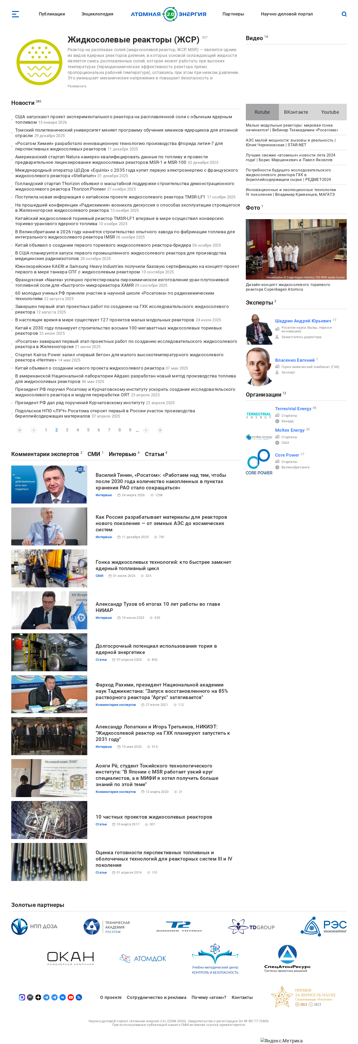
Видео (254, 38)
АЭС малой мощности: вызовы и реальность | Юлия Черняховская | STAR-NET (291, 142)
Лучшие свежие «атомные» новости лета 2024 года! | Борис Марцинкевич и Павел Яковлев (290, 157)
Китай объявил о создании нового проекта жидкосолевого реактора (89, 368)
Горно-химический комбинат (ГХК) (310, 367)
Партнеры (233, 14)
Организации (263, 394)
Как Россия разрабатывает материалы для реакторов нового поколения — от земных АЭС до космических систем (161, 523)
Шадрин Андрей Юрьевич (303, 320)
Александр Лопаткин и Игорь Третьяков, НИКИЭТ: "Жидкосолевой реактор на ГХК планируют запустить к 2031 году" (163, 733)
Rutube (262, 112)
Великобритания (295, 467)
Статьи (154, 454)
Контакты (242, 997)
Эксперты (259, 302)
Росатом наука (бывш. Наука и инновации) (306, 329)
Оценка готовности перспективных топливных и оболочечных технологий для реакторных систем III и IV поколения (164, 859)
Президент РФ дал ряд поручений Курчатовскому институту (80, 402)
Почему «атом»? (209, 997)
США (285, 443)
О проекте (111, 997)
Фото (253, 207)
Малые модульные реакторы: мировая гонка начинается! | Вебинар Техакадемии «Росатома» (292, 127)
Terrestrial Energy (293, 408)
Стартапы (289, 416)
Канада (287, 421)
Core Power (287, 455)
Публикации (52, 14)
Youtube (330, 112)
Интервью (122, 454)
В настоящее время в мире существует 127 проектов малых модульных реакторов (104, 319)
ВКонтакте (296, 112)
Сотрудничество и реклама (156, 997)
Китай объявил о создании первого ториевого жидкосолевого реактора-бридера (103, 245)
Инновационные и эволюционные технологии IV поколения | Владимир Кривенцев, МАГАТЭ (291, 192)
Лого (170, 14)
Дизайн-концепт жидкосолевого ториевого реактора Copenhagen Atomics (288, 287)
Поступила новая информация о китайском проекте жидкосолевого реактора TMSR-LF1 (110, 196)
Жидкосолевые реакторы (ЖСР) (133, 40)
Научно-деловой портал (287, 14)
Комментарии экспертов (45, 454)
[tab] (262, 112)
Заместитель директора (301, 337)
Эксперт (288, 372)
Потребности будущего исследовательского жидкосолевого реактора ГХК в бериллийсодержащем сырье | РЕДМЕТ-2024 (288, 175)
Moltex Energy (290, 430)
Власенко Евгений (295, 360)
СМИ (94, 454)
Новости (22, 103)
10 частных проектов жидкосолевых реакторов (154, 817)
